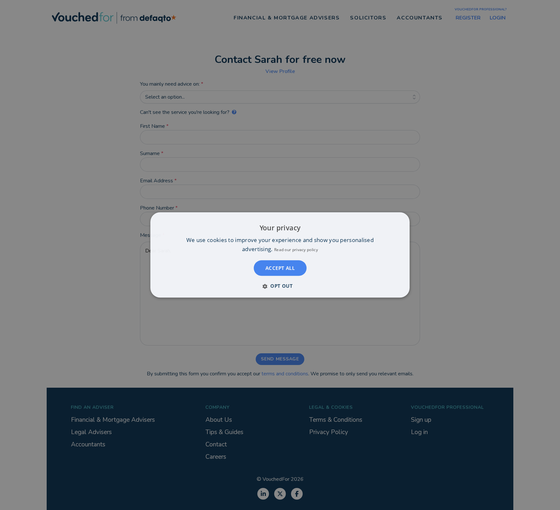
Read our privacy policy (296, 250)
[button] (280, 286)
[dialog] (280, 255)
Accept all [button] (280, 268)
